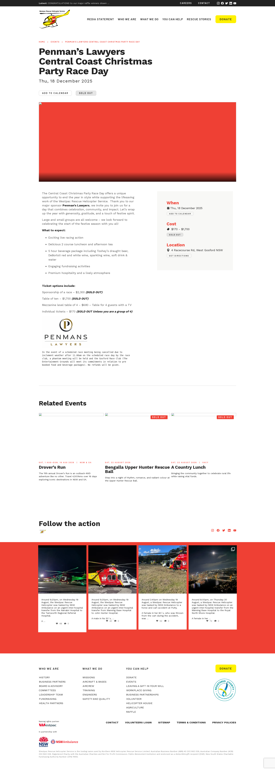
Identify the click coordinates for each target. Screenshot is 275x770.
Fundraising (47, 698)
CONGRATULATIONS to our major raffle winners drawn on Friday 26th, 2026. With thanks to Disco (96, 3)
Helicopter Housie (139, 703)
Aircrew (88, 686)
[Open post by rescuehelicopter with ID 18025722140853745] (213, 569)
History (44, 677)
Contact (204, 3)
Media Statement (100, 19)
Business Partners (52, 681)
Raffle (131, 711)
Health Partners (51, 703)
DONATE (226, 668)
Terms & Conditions (191, 722)
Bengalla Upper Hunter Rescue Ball (137, 469)
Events (55, 42)
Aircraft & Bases (94, 681)
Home (42, 42)
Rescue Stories (199, 19)
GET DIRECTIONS (179, 256)
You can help (172, 19)
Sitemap (164, 722)
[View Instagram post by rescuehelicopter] (82, 588)
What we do (149, 19)
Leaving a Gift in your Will (145, 686)
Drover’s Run (52, 467)
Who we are (127, 19)
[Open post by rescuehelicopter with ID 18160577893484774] (62, 569)
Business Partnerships (142, 694)
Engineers (90, 694)
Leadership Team (51, 694)
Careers (186, 3)
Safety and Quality (96, 698)
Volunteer (133, 698)
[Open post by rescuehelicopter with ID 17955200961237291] (112, 569)
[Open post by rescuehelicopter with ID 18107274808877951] (162, 569)
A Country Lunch (188, 467)
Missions (89, 677)
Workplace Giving (138, 690)
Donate (226, 19)
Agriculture (135, 707)
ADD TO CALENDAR (55, 93)
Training (89, 690)
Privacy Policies (224, 722)
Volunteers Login (138, 722)
